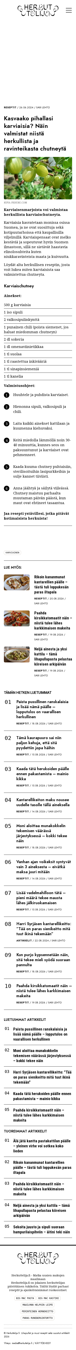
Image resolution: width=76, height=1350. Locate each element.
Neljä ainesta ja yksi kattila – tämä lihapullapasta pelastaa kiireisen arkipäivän (53, 656)
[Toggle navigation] (69, 10)
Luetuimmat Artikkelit (25, 1019)
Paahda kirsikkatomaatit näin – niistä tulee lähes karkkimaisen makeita (53, 620)
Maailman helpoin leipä (38, 1305)
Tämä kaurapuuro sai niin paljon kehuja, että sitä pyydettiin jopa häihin (38, 743)
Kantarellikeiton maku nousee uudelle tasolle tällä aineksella (43, 802)
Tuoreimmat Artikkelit (25, 1131)
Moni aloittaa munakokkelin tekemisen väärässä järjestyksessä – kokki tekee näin (41, 833)
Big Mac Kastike (48, 1298)
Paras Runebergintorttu (38, 1318)
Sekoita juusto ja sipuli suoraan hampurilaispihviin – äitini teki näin (41, 1229)
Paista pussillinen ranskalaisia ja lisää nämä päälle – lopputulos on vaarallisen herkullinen (42, 709)
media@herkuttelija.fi (22, 1343)
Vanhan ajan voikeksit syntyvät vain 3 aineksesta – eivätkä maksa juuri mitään (43, 867)
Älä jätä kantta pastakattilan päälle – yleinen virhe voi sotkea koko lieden (42, 1146)
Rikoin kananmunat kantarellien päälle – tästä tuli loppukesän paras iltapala (51, 584)
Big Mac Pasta (25, 1298)
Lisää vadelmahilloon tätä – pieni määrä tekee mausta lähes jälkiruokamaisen (41, 898)
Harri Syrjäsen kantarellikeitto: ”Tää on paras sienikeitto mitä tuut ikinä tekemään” (43, 929)
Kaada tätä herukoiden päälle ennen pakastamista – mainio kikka (42, 774)
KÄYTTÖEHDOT (43, 1343)
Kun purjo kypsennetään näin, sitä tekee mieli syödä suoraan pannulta (43, 960)
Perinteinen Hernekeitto (37, 1311)
